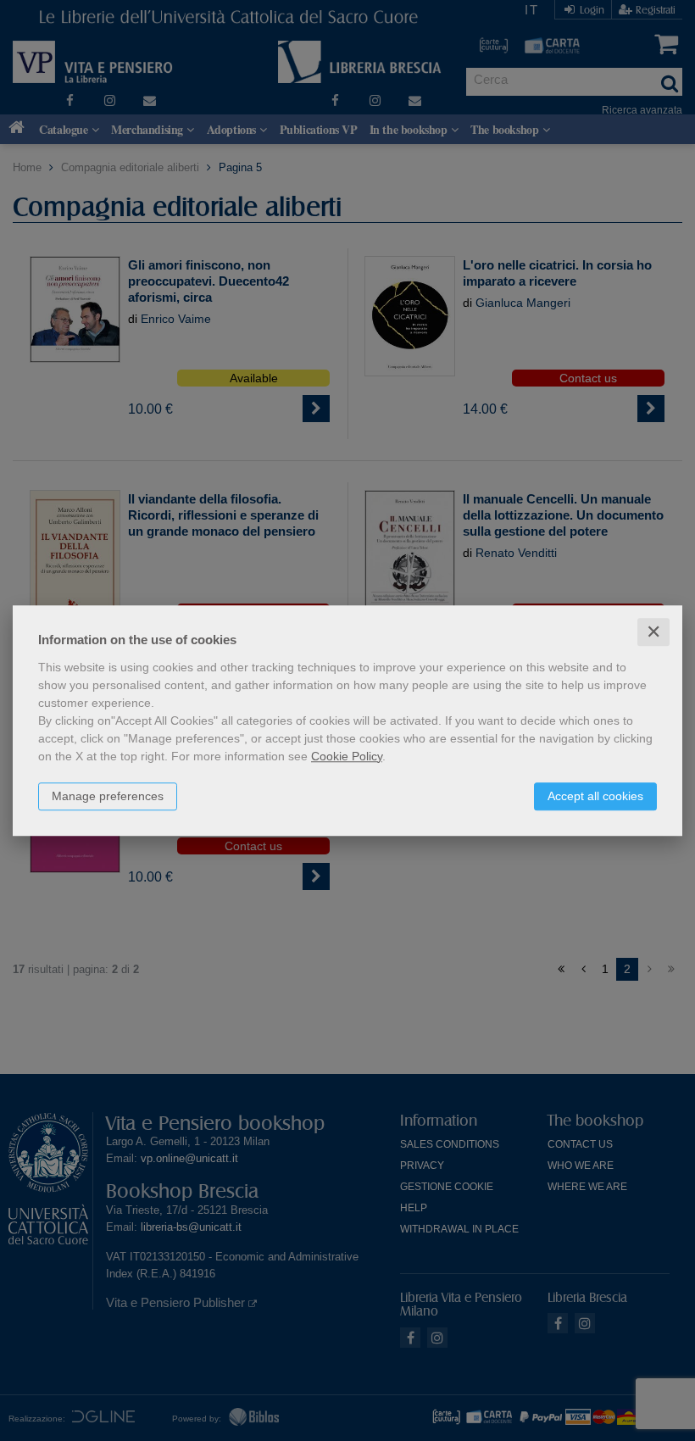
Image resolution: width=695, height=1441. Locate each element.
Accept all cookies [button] (595, 796)
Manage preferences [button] (108, 796)
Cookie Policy (346, 756)
